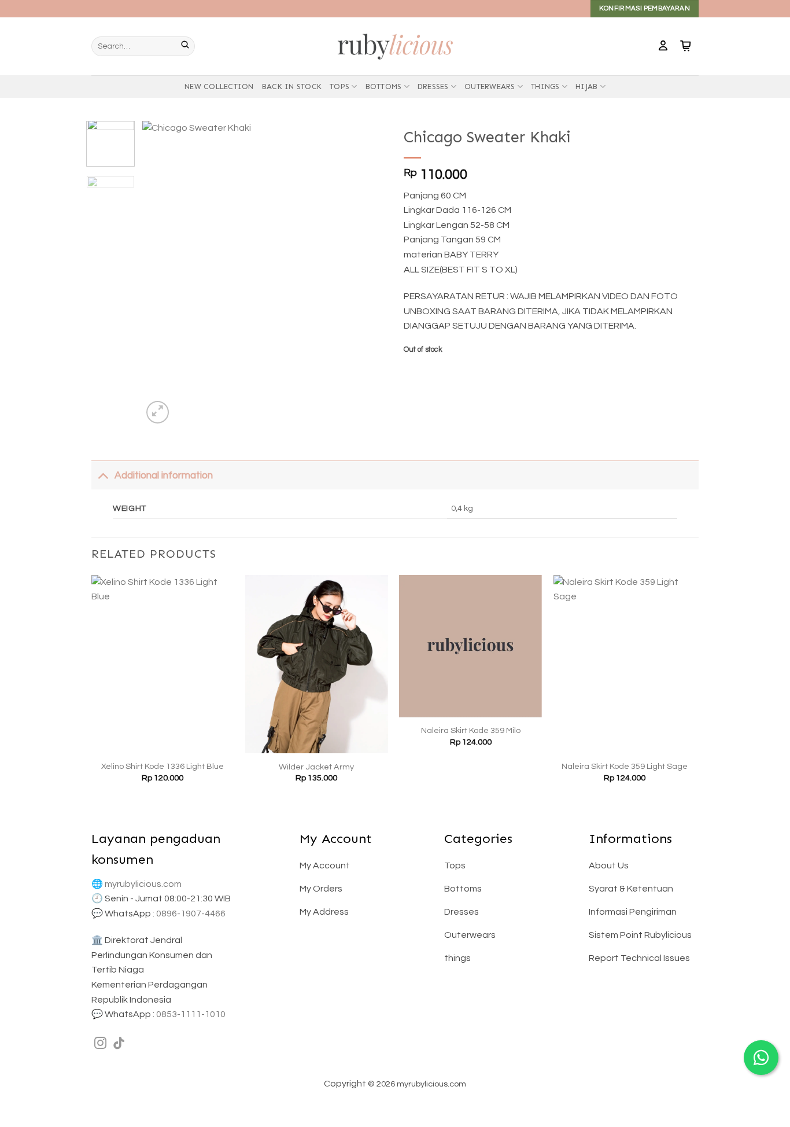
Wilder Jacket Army (316, 767)
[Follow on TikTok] (119, 1044)
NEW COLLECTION (219, 86)
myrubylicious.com (143, 884)
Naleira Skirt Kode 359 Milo (470, 730)
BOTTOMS (384, 86)
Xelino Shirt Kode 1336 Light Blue (162, 766)
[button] (663, 46)
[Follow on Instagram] (100, 1044)
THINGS (545, 86)
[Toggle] (102, 475)
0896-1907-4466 (191, 913)
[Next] (367, 273)
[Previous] (162, 273)
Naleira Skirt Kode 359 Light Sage (625, 766)
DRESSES (433, 86)
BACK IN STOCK (292, 86)
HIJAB (586, 86)
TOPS (339, 86)
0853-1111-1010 (191, 1014)
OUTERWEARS (489, 86)
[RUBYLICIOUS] (395, 46)
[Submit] (188, 46)
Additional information (164, 475)
